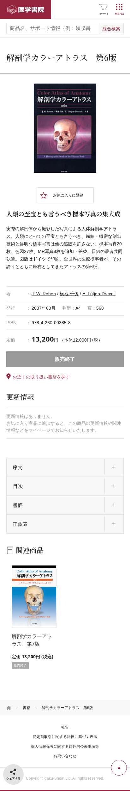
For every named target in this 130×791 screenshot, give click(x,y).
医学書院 (25, 9)
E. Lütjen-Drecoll (98, 293)
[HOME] (8, 708)
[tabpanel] (65, 128)
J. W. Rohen (44, 293)
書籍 (26, 708)
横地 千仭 (69, 293)
